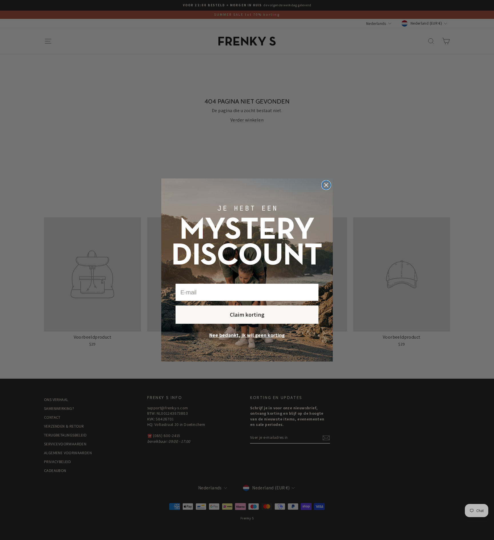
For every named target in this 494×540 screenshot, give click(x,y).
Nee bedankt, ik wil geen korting (247, 335)
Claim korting (247, 314)
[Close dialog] (326, 185)
